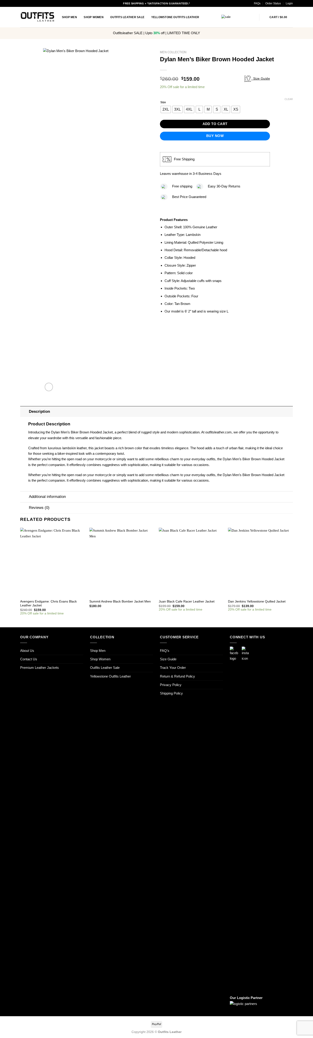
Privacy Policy (170, 685)
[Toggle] (24, 411)
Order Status (273, 3)
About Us (27, 651)
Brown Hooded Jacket (267, 459)
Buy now (215, 136)
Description (39, 411)
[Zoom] (49, 387)
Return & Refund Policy (177, 676)
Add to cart (215, 124)
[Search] (264, 17)
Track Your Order (173, 668)
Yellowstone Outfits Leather (175, 17)
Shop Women (93, 17)
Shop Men (69, 17)
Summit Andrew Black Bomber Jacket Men (120, 601)
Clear (289, 99)
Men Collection (173, 52)
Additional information (47, 496)
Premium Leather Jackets (39, 668)
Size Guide (260, 78)
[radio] (166, 109)
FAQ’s (164, 651)
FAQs (257, 3)
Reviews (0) (39, 507)
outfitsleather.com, (219, 432)
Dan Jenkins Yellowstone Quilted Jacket (257, 601)
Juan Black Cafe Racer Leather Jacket (186, 601)
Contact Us (28, 659)
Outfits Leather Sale (127, 17)
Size (163, 102)
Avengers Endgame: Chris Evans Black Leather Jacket (48, 603)
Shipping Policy (171, 693)
